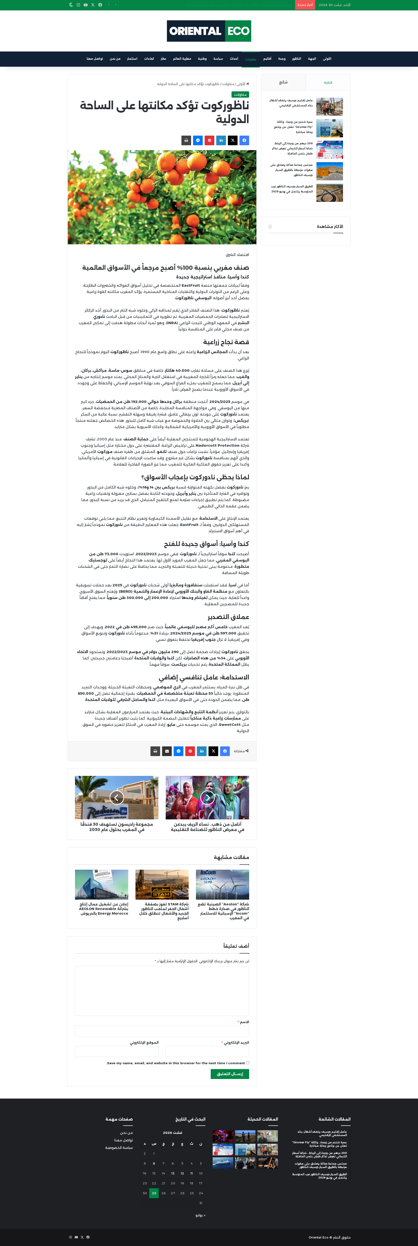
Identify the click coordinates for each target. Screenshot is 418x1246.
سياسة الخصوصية (119, 1148)
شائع (283, 82)
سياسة (218, 58)
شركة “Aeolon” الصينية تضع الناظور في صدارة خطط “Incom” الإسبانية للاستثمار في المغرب (223, 911)
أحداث (234, 58)
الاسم (243, 1022)
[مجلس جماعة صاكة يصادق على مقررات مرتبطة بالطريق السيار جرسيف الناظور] (329, 171)
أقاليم (267, 58)
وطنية (202, 58)
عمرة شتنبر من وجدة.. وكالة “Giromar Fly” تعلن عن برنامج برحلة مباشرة (293, 127)
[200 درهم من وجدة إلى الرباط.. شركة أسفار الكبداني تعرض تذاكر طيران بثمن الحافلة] (329, 150)
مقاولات (250, 59)
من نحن (115, 58)
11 (191, 1173)
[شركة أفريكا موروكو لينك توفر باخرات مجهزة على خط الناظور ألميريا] (223, 1163)
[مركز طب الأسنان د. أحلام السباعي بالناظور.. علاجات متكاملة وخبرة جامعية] (267, 1136)
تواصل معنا (95, 58)
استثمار (132, 58)
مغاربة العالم (182, 58)
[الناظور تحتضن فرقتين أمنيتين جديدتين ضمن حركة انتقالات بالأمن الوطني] (245, 1163)
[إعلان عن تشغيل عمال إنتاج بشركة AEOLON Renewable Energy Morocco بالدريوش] (101, 885)
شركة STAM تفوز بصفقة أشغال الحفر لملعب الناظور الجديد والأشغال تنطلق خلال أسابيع (164, 911)
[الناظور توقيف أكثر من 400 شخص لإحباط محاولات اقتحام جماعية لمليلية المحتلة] (245, 1136)
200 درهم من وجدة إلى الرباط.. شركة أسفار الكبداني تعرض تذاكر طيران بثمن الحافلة (232, 5)
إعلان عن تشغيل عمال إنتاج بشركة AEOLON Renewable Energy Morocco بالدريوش (103, 909)
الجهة (312, 58)
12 (182, 1173)
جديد (328, 82)
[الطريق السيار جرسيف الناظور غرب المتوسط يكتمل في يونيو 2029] (329, 193)
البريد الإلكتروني (235, 1042)
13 (172, 1173)
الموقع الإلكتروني (144, 1042)
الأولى (327, 58)
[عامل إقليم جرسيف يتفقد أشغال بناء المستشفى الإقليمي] (329, 107)
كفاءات (149, 58)
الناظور (296, 58)
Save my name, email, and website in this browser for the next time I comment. (175, 1063)
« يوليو (200, 1215)
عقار (163, 58)
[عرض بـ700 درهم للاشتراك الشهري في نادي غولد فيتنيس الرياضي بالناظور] (267, 1163)
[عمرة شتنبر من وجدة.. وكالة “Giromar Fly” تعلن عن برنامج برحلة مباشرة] (329, 128)
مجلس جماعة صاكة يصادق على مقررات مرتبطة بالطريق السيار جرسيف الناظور (291, 170)
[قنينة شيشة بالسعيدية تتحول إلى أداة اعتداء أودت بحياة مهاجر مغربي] (223, 1136)
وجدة (281, 58)
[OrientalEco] (209, 31)
